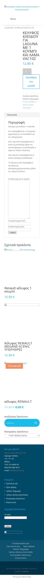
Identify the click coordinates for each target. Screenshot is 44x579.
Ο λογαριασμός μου (20, 543)
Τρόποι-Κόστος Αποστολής (17, 495)
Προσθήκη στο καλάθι (31, 81)
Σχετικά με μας (12, 483)
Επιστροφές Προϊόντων (15, 498)
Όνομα (16, 221)
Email (16, 226)
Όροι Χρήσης (11, 487)
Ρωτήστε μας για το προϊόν (19, 179)
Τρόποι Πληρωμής (13, 491)
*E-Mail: (7, 514)
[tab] (22, 115)
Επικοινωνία (11, 502)
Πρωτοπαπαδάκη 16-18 (14, 453)
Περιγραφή (12, 115)
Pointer (25, 571)
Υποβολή (12, 233)
